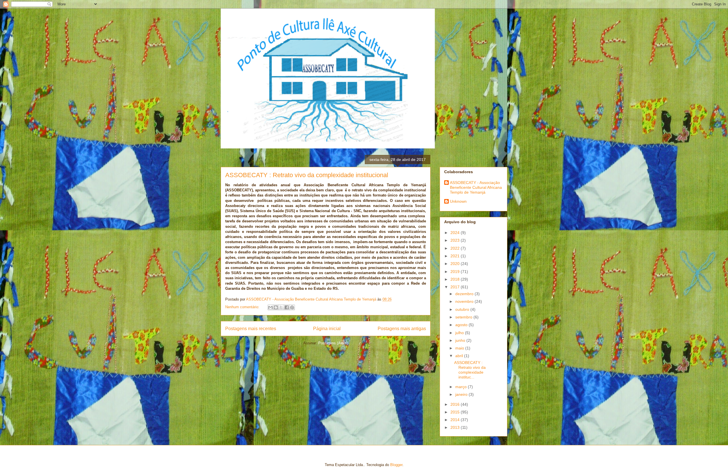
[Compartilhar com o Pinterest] (292, 307)
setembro (464, 317)
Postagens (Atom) (333, 343)
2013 (455, 427)
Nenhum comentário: (242, 307)
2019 (455, 271)
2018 (455, 279)
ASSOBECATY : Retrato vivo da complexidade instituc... (470, 369)
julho (460, 332)
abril (459, 355)
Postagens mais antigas (402, 328)
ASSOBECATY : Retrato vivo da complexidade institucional (306, 175)
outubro (462, 309)
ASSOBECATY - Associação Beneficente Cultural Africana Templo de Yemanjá (476, 187)
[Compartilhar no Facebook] (286, 307)
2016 (455, 404)
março (461, 386)
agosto (462, 324)
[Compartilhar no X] (281, 307)
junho (460, 340)
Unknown (458, 201)
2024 (455, 232)
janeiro (462, 394)
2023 (455, 240)
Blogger (396, 465)
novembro (465, 301)
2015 (455, 412)
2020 (455, 263)
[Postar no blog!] (276, 307)
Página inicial (327, 328)
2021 (455, 256)
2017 (455, 287)
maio (460, 348)
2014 (455, 419)
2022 (455, 248)
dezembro (465, 293)
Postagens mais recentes (250, 328)
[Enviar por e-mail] (270, 307)
